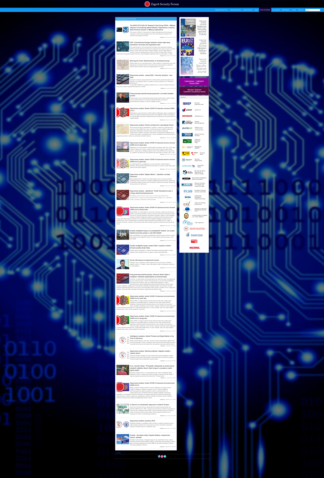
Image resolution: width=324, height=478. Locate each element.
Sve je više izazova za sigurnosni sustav (144, 260)
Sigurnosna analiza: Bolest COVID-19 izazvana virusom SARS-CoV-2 (152, 109)
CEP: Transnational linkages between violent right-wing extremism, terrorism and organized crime (150, 43)
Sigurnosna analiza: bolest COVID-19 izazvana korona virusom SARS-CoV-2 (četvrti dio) (152, 208)
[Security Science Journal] (194, 65)
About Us (300, 10)
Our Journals (275, 10)
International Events (235, 10)
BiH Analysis (285, 10)
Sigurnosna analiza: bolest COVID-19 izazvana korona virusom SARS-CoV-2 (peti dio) (152, 160)
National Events (248, 10)
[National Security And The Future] (194, 27)
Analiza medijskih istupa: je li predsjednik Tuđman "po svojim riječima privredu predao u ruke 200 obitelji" (152, 232)
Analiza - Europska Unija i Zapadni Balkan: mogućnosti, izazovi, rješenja (150, 436)
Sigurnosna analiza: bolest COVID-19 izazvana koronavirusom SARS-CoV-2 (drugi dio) (152, 317)
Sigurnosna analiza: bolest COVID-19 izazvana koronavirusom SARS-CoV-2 (152, 384)
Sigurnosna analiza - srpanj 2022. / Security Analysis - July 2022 (151, 76)
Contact (294, 10)
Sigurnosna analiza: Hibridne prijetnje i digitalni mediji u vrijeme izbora (150, 352)
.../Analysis (118, 453)
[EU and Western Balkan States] (194, 46)
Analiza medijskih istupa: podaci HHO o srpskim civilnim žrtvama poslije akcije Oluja (150, 247)
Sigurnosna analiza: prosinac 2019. (142, 421)
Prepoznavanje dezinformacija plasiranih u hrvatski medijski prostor (151, 94)
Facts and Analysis (265, 10)
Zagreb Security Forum (221, 10)
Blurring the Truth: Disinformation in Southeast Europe (150, 61)
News (256, 10)
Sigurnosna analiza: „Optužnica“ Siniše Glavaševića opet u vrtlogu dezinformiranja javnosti (151, 192)
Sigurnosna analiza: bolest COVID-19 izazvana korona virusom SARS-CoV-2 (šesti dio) (152, 144)
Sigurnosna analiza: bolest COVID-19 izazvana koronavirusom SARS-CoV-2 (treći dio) (152, 297)
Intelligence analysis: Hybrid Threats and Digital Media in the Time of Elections (152, 337)
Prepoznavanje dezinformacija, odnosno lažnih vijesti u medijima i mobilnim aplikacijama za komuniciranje (150, 275)
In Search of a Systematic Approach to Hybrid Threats (149, 405)
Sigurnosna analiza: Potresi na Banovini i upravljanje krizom (152, 125)
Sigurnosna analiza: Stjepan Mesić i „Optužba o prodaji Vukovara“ (150, 175)
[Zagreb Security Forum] (162, 4)
